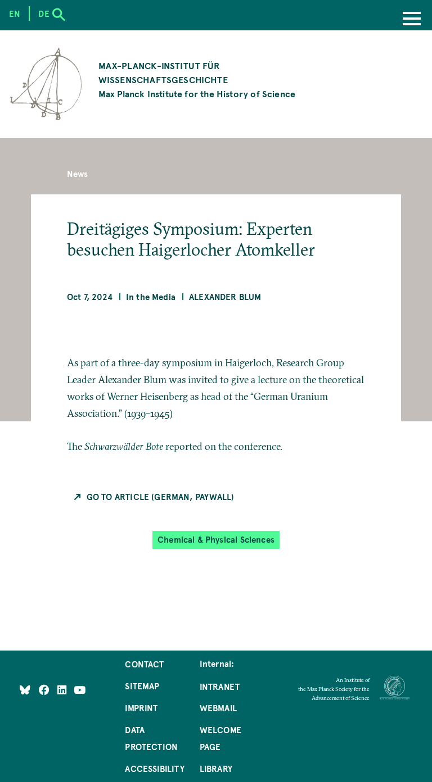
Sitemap (142, 686)
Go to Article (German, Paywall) (161, 496)
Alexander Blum (225, 296)
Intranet (220, 686)
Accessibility (154, 768)
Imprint (141, 707)
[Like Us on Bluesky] (25, 689)
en (14, 13)
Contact (144, 664)
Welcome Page (220, 738)
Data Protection (151, 738)
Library (216, 768)
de (43, 13)
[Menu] (412, 19)
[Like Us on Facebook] (45, 689)
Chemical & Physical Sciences (216, 539)
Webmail (218, 707)
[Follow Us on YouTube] (80, 689)
